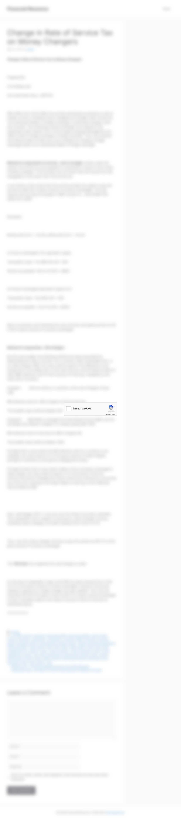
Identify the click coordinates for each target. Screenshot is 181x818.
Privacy (108, 414)
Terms (113, 414)
